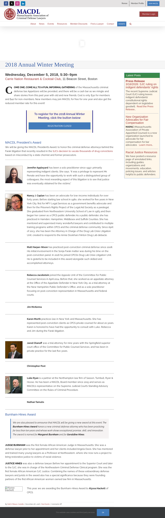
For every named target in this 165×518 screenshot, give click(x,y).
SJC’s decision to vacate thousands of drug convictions (83, 151)
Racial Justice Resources (141, 152)
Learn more (145, 145)
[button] (130, 23)
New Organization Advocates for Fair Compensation (137, 120)
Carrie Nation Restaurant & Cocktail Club (33, 79)
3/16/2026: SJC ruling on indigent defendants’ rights (142, 84)
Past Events (45, 504)
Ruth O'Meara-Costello (15, 504)
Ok (103, 512)
